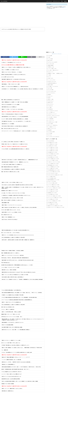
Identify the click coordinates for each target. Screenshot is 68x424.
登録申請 (65, 1)
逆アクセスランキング (56, 1)
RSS (62, 1)
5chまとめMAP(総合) (4, 1)
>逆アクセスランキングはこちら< (57, 53)
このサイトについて (49, 1)
